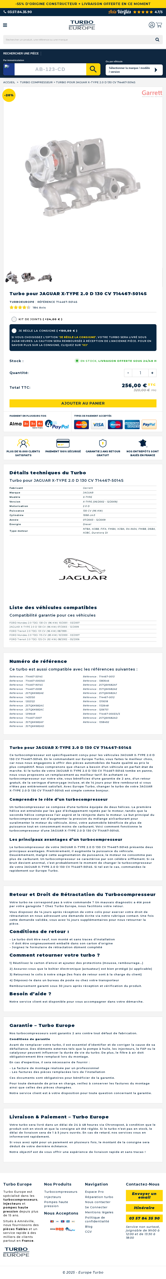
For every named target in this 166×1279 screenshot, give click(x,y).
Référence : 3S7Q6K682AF (27, 722)
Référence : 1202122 (22, 701)
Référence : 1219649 (22, 713)
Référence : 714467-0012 (99, 697)
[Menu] (5, 25)
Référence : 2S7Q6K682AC (27, 709)
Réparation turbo (99, 1197)
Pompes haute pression (56, 1204)
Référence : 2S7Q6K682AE (27, 693)
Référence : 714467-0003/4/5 (101, 713)
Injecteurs (52, 1197)
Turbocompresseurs (61, 1192)
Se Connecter (96, 1207)
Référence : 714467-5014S (26, 676)
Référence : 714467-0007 (26, 717)
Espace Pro (94, 1192)
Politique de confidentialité (97, 1219)
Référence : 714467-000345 (27, 680)
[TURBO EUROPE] (82, 25)
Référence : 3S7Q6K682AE (100, 689)
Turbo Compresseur (36, 82)
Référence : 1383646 (96, 680)
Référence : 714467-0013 (99, 676)
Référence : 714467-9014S (26, 684)
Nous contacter (98, 1202)
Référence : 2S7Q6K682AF (100, 684)
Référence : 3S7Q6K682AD (27, 726)
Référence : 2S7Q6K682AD (100, 717)
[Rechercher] (93, 69)
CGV (88, 1231)
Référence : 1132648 (96, 705)
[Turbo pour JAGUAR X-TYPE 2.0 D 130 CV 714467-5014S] (11, 277)
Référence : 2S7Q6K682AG (27, 705)
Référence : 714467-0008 (26, 689)
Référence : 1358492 (96, 722)
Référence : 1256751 (96, 709)
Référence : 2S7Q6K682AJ (100, 693)
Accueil (9, 82)
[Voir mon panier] (159, 25)
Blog (89, 1226)
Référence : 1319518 (95, 701)
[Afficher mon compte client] (152, 25)
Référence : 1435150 (22, 697)
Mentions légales (99, 1212)
